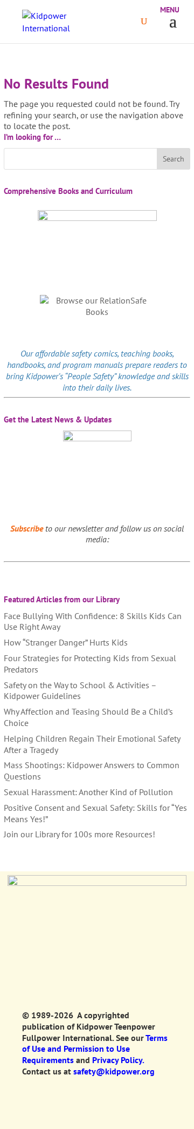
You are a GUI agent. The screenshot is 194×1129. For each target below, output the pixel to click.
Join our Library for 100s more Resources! (79, 834)
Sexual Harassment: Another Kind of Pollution (88, 792)
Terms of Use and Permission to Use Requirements (95, 1049)
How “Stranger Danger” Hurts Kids (66, 642)
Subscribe (26, 528)
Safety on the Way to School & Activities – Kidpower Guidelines (80, 691)
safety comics (94, 353)
